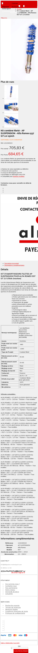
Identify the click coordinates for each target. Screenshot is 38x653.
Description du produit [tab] (11, 263)
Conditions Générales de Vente (16, 611)
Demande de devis (12, 592)
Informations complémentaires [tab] (14, 265)
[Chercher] (21, 6)
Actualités (9, 594)
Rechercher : (16, 7)
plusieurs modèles (18, 176)
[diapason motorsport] (9, 12)
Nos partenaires (11, 588)
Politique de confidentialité (15, 613)
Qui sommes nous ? (12, 584)
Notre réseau (10, 590)
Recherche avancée (12, 605)
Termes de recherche (13, 607)
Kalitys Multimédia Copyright (10, 643)
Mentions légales (11, 609)
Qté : (19, 646)
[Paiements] (14, 636)
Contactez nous (11, 586)
